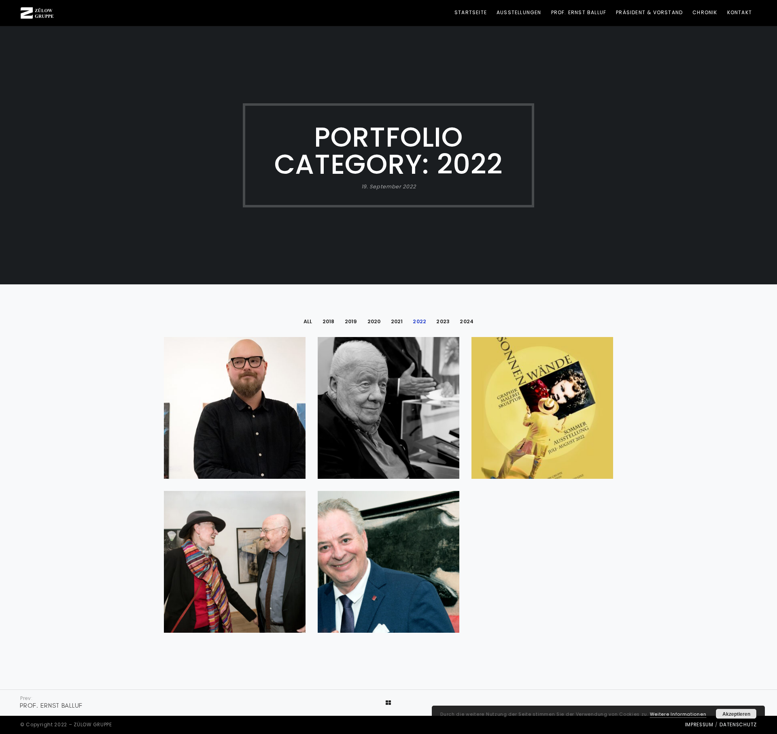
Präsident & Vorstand (649, 12)
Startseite (470, 12)
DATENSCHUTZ (738, 724)
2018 (329, 321)
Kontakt (739, 12)
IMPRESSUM (699, 724)
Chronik (704, 12)
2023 (443, 321)
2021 (397, 321)
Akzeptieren (736, 713)
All (308, 321)
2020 (374, 321)
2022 (419, 321)
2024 (466, 321)
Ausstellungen (519, 12)
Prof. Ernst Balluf (579, 12)
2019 (351, 321)
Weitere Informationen (678, 714)
